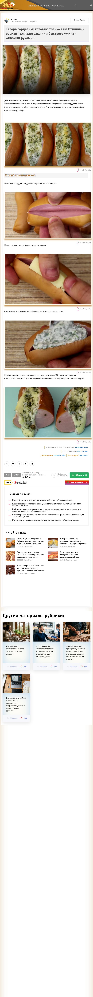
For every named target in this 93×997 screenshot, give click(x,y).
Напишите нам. (83, 455)
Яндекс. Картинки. (82, 451)
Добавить (63, 475)
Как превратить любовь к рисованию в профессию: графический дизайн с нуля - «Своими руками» (16, 704)
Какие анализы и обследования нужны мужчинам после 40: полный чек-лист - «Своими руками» (45, 651)
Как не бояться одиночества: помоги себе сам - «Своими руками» (15, 650)
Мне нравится (78, 482)
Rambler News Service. (81, 447)
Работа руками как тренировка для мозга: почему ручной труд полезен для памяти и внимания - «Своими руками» (75, 652)
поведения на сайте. (59, 455)
